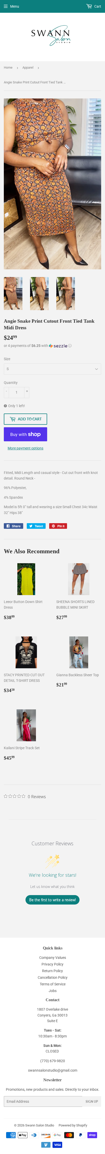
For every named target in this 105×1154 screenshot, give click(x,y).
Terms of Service (52, 984)
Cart (97, 6)
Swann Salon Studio (39, 1125)
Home (8, 67)
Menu (14, 6)
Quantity (11, 383)
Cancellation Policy (53, 977)
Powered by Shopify (73, 1125)
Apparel (27, 67)
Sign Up (92, 1101)
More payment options (25, 448)
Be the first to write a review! (52, 899)
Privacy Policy (52, 964)
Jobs (53, 991)
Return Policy (52, 971)
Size (7, 359)
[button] (52, 345)
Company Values (52, 958)
